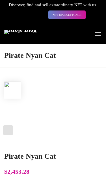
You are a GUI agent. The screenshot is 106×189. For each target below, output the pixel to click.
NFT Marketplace (67, 14)
